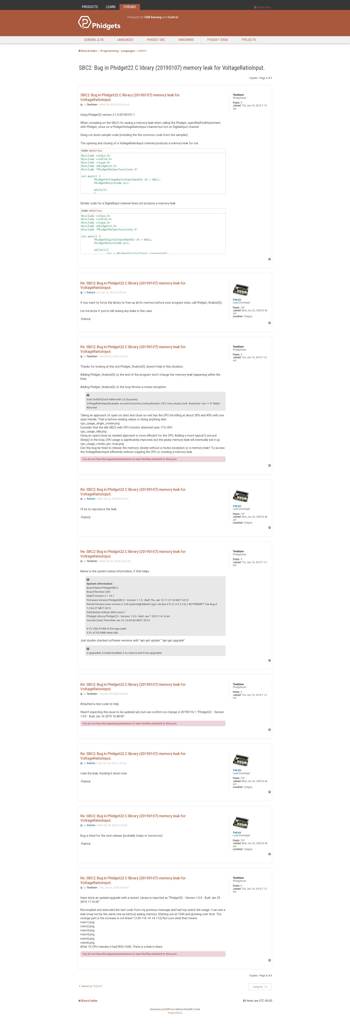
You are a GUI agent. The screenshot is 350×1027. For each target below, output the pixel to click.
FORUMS (130, 7)
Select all (95, 150)
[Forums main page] (100, 23)
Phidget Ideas (217, 40)
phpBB (164, 1009)
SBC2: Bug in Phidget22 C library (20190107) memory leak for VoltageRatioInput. (172, 67)
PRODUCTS (90, 7)
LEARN (110, 7)
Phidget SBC (156, 40)
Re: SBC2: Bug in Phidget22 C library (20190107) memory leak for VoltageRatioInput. (133, 285)
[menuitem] (171, 1013)
